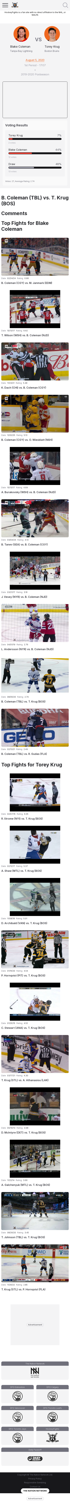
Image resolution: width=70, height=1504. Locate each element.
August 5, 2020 (35, 60)
